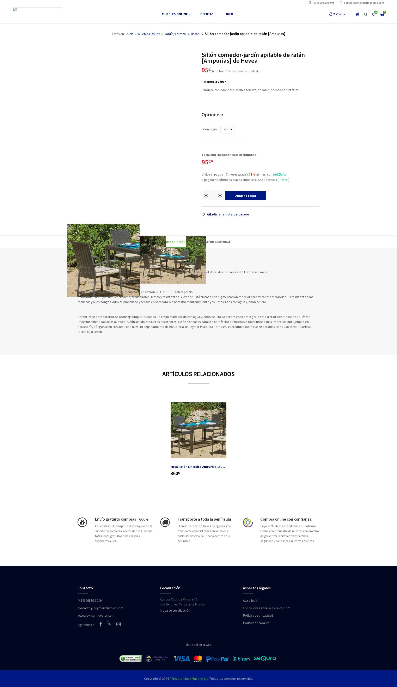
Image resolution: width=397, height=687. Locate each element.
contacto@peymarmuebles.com (364, 3)
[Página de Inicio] (37, 14)
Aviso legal (250, 600)
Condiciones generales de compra (266, 608)
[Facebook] (100, 624)
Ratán (195, 34)
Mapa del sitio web (198, 644)
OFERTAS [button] (207, 14)
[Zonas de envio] (165, 522)
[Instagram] (118, 624)
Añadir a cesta (245, 196)
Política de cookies (256, 623)
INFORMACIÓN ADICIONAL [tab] (212, 242)
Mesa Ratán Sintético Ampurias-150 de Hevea (203, 466)
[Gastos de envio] (82, 522)
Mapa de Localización (175, 610)
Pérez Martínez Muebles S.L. (189, 678)
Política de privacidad (258, 615)
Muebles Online (149, 34)
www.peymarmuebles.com (96, 615)
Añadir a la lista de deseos (228, 214)
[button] (365, 14)
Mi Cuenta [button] (339, 14)
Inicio (130, 34)
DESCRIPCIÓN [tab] (176, 242)
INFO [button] (229, 14)
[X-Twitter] (109, 623)
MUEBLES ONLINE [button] (175, 14)
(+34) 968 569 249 (323, 3)
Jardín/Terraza (175, 34)
